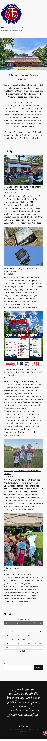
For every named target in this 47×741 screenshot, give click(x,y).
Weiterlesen (36, 223)
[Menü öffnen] (2, 35)
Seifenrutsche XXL (12, 568)
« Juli (22, 651)
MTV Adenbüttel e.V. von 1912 (13, 28)
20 (23, 639)
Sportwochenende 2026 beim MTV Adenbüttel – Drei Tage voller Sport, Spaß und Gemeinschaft (23, 372)
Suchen (6, 664)
